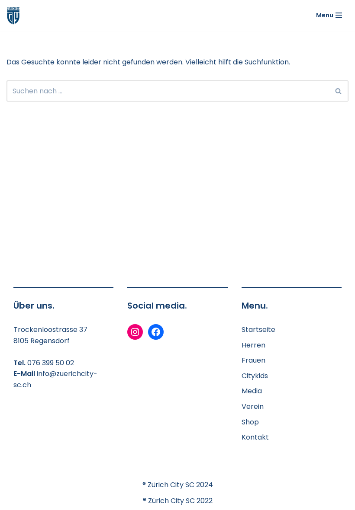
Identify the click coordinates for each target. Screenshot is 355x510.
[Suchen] (339, 91)
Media (252, 391)
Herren (253, 345)
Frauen (253, 360)
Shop (250, 422)
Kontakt (255, 437)
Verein (253, 406)
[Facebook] (156, 332)
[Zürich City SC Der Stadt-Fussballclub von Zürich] (13, 15)
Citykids (255, 376)
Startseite (258, 330)
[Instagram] (135, 332)
